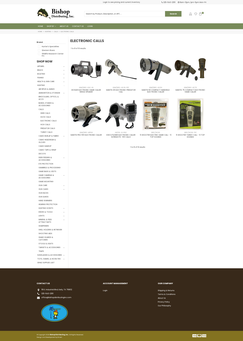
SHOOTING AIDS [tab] (45, 233)
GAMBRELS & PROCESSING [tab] (49, 167)
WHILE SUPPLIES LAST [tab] (46, 262)
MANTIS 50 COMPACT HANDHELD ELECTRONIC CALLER (156, 91)
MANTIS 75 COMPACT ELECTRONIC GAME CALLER (190, 91)
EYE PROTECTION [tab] (46, 164)
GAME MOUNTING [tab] (46, 181)
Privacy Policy (164, 302)
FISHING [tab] (40, 77)
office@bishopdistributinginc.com (56, 297)
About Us (64, 26)
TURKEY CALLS (46, 132)
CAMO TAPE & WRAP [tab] (47, 150)
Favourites (195, 14)
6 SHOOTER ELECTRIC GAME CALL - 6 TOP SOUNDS (155, 136)
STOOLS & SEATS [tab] (46, 243)
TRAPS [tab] (41, 251)
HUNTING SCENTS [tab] (46, 208)
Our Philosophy (164, 305)
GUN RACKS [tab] (43, 193)
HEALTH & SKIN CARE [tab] (45, 81)
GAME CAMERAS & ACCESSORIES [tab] (46, 176)
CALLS (56, 32)
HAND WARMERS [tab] (45, 200)
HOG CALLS (45, 124)
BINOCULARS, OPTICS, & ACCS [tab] (49, 97)
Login (90, 26)
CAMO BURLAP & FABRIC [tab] (49, 136)
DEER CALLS (45, 113)
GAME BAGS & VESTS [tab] (47, 171)
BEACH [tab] (40, 70)
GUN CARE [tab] (43, 185)
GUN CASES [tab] (43, 189)
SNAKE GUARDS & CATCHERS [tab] (46, 238)
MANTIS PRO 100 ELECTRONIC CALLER (86, 135)
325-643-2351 (47, 293)
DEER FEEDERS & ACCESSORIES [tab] (45, 158)
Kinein (60, 337)
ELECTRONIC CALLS (48, 120)
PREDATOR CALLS (47, 128)
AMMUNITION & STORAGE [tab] (49, 93)
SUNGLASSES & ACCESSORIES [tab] (49, 255)
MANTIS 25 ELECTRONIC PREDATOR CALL (121, 91)
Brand (40, 42)
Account (190, 14)
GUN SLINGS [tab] (43, 196)
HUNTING (48, 32)
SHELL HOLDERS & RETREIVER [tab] (50, 229)
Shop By (50, 26)
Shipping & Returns (166, 290)
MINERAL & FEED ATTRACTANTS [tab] (45, 220)
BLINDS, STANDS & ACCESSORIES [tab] (46, 104)
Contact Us (78, 26)
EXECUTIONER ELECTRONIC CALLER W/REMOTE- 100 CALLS (120, 136)
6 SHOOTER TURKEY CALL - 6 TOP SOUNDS (190, 136)
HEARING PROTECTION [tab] (48, 204)
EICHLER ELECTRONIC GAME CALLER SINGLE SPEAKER (86, 91)
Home (40, 26)
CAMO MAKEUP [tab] (45, 146)
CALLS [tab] (41, 109)
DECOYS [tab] (42, 153)
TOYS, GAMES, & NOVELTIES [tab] (49, 259)
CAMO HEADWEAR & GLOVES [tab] (47, 141)
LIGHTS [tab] (41, 215)
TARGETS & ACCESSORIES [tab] (49, 247)
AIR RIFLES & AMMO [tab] (47, 89)
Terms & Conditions (166, 294)
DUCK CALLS (45, 117)
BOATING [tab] (41, 74)
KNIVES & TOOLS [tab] (46, 212)
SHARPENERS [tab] (44, 226)
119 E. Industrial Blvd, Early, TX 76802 (56, 290)
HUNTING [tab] (41, 85)
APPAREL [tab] (40, 66)
